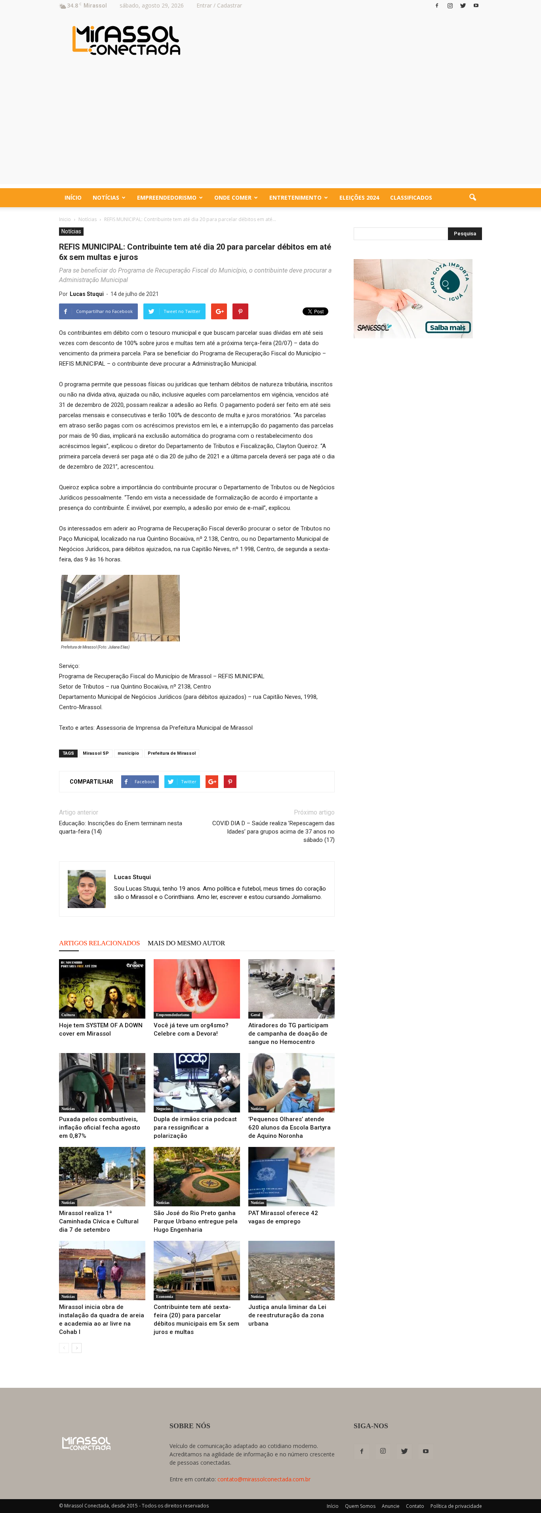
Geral (255, 1015)
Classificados (411, 197)
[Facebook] (437, 5)
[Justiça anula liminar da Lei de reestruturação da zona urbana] (291, 1270)
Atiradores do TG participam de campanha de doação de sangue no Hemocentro (288, 1034)
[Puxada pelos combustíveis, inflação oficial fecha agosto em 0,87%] (102, 1082)
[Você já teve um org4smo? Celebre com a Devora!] (197, 989)
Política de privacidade (456, 1506)
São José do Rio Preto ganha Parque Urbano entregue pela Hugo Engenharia (196, 1221)
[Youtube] (476, 5)
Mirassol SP (96, 753)
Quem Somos (360, 1506)
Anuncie (391, 1506)
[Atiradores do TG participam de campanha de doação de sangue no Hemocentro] (291, 989)
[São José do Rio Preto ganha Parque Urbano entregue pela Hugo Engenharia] (197, 1176)
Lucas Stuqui (87, 294)
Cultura (68, 1015)
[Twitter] (463, 5)
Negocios (163, 1109)
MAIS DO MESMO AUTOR (186, 943)
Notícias (106, 197)
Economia (164, 1296)
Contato (415, 1506)
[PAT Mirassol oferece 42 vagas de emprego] (291, 1176)
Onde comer (232, 197)
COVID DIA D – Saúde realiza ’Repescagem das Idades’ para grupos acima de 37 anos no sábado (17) (273, 831)
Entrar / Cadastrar (219, 5)
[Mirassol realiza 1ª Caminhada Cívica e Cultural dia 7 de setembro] (102, 1176)
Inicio (65, 219)
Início (73, 197)
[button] (472, 197)
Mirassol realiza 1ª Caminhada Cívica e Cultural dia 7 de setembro (99, 1221)
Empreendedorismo (166, 197)
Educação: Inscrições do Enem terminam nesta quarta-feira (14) (120, 827)
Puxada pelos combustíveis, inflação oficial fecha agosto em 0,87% (99, 1127)
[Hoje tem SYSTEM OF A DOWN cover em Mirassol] (102, 989)
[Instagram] (450, 5)
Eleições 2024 (359, 197)
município (128, 753)
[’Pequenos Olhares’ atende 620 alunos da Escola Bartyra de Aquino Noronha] (291, 1082)
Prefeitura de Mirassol (172, 753)
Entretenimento (295, 197)
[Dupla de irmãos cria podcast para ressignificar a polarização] (197, 1082)
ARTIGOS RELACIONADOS (99, 943)
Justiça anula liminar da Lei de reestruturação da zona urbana (287, 1315)
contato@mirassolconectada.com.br (264, 1479)
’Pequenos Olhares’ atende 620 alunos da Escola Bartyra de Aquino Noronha (289, 1127)
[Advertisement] (270, 128)
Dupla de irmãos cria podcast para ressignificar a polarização (195, 1127)
